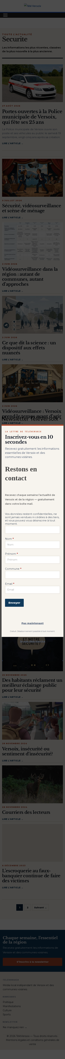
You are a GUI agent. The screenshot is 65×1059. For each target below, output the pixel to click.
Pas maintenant (32, 623)
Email (9, 583)
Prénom (11, 553)
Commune (13, 568)
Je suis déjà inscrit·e (32, 641)
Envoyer (14, 602)
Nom (9, 538)
